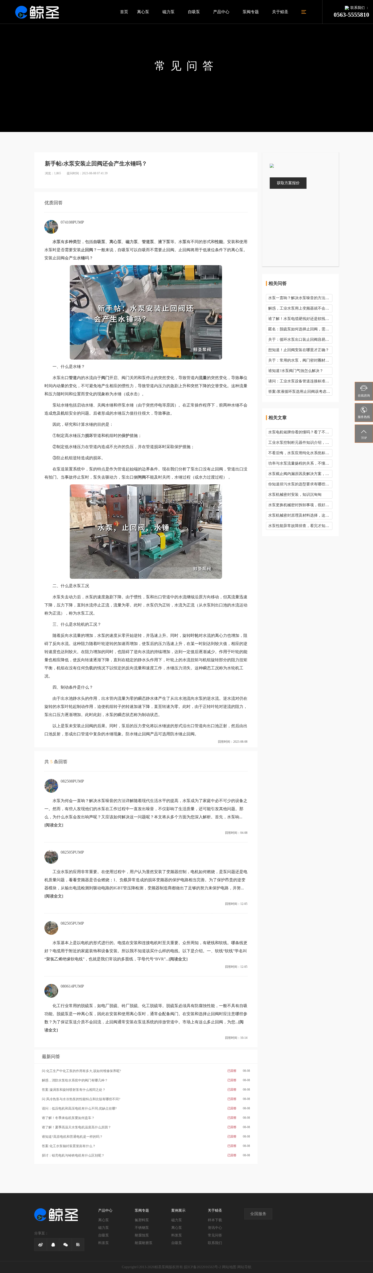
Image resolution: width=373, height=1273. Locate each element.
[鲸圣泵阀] (37, 12)
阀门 (105, 378)
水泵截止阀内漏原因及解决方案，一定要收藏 (300, 474)
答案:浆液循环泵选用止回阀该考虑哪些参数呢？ (300, 391)
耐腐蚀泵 (142, 1235)
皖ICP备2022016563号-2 (202, 1267)
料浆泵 (103, 1243)
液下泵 (164, 242)
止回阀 (87, 250)
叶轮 (195, 635)
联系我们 (215, 1243)
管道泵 (148, 242)
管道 (73, 378)
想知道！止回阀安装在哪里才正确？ (298, 350)
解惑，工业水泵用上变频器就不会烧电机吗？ (300, 308)
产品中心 (221, 12)
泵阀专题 (251, 12)
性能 (219, 242)
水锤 (81, 258)
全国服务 (258, 1214)
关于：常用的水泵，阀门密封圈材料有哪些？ (300, 360)
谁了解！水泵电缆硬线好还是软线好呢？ (300, 319)
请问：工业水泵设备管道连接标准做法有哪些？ (300, 381)
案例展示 (178, 1210)
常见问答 (215, 1235)
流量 (203, 378)
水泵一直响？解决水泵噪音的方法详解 (300, 298)
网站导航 (244, 1267)
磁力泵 (168, 12)
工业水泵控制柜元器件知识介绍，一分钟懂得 (300, 442)
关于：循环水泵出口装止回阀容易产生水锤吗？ (300, 339)
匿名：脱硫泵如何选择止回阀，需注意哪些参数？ (300, 329)
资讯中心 (215, 1228)
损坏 (89, 435)
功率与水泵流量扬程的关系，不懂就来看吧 (300, 463)
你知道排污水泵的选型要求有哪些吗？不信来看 (300, 484)
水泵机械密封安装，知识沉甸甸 (294, 495)
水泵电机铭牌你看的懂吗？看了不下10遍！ (300, 432)
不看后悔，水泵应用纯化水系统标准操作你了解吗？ (300, 453)
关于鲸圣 (280, 12)
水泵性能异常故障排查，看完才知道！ (300, 526)
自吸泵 (194, 12)
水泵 (57, 242)
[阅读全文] (53, 825)
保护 (126, 435)
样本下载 (215, 1220)
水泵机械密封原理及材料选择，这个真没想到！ (300, 515)
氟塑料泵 (142, 1220)
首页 (124, 12)
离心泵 (143, 12)
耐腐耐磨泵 (143, 1243)
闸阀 (142, 477)
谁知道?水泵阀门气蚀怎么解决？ (295, 371)
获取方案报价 (288, 183)
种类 (73, 242)
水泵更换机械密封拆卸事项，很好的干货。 (300, 505)
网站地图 (229, 1267)
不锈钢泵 (142, 1228)
